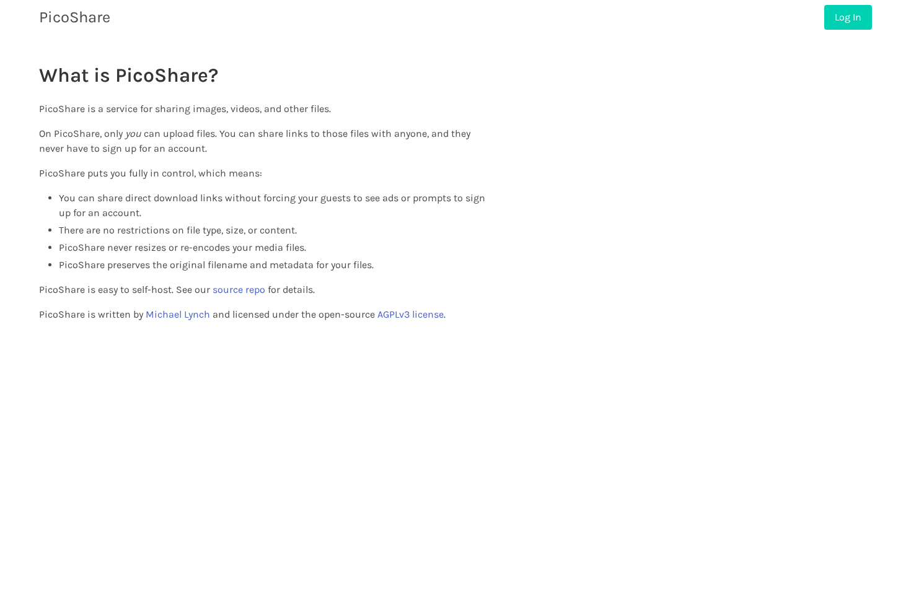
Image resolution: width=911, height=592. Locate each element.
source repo (239, 289)
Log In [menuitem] (848, 17)
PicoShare (74, 17)
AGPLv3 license (410, 314)
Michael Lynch (178, 314)
